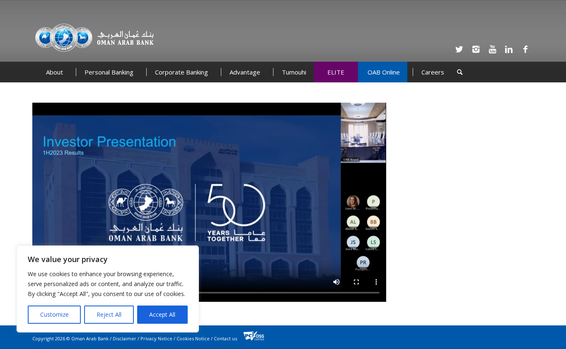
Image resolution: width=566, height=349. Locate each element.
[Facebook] (525, 49)
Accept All (162, 314)
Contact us (225, 338)
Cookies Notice (193, 338)
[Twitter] (459, 49)
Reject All (109, 314)
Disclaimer (124, 338)
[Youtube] (492, 49)
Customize (54, 314)
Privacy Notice (156, 338)
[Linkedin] (509, 49)
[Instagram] (475, 49)
